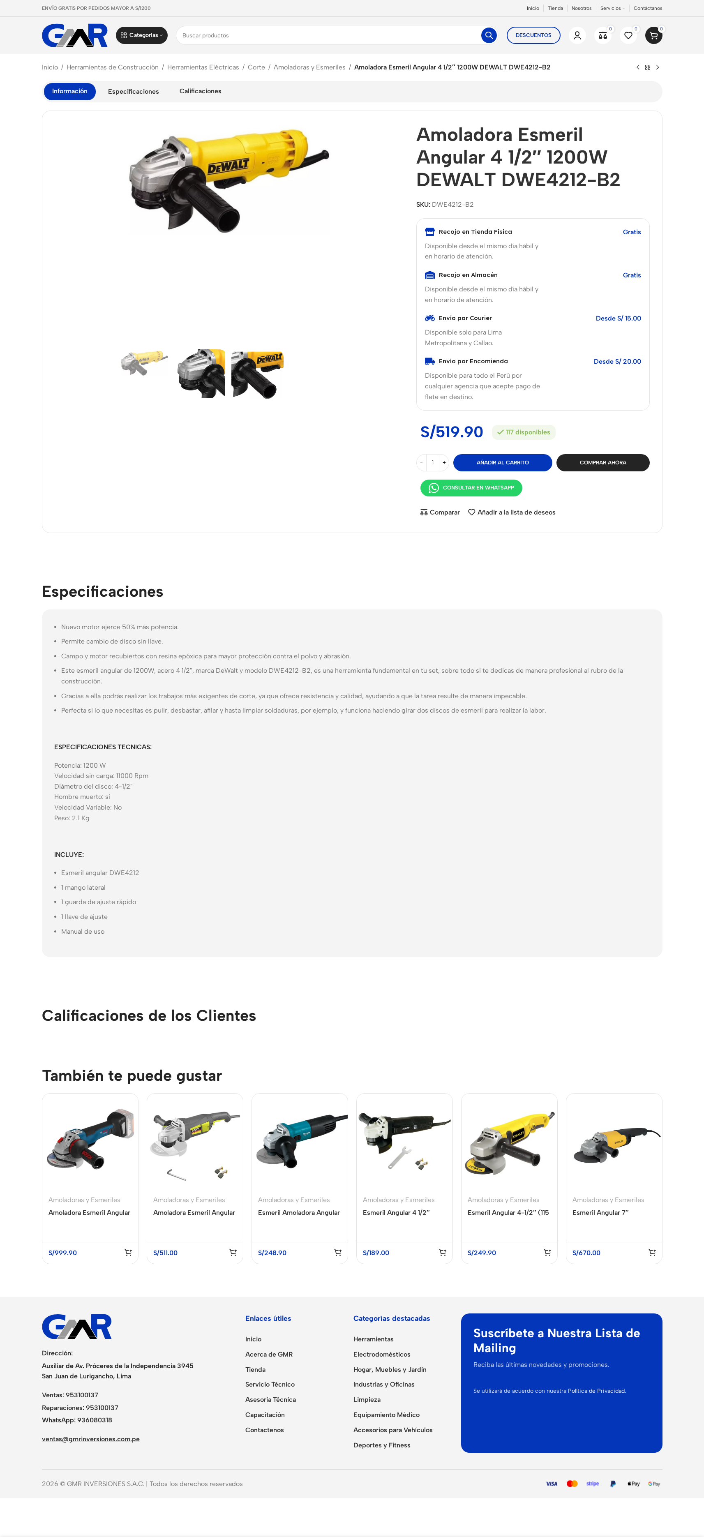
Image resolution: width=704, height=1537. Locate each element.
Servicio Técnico (270, 1384)
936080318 (94, 1420)
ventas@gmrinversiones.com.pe (91, 1439)
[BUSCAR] (489, 35)
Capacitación (265, 1415)
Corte (256, 67)
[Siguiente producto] (657, 68)
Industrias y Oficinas (384, 1384)
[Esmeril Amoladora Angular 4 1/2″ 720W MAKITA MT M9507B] (300, 1141)
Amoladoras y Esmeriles (310, 67)
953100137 (82, 1395)
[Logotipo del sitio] (75, 35)
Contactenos (264, 1430)
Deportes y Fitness (382, 1445)
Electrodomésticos (382, 1354)
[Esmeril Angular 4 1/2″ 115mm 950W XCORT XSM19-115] (404, 1141)
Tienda (255, 1369)
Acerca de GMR (269, 1354)
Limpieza (367, 1399)
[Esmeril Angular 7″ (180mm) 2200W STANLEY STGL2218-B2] (614, 1141)
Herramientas (373, 1339)
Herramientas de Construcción (113, 67)
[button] (128, 1252)
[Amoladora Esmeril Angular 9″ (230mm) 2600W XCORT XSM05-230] (195, 1141)
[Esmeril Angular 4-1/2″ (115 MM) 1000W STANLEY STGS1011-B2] (509, 1141)
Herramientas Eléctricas (203, 67)
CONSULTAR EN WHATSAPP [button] (478, 488)
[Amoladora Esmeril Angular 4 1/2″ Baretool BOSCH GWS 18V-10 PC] (90, 1141)
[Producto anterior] (638, 68)
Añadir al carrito (503, 462)
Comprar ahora (603, 462)
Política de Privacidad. (597, 1390)
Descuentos (534, 35)
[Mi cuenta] (577, 35)
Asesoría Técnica (270, 1399)
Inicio (50, 67)
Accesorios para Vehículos (393, 1430)
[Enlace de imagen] (77, 1326)
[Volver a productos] (648, 68)
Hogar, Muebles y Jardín (390, 1369)
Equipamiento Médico (386, 1415)
